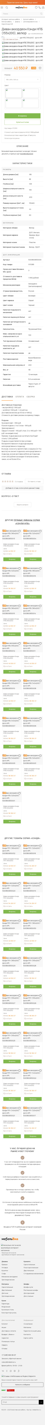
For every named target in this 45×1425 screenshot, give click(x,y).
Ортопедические (8, 1280)
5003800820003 (26, 154)
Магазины (27, 1327)
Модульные (6, 1307)
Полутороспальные (31, 1267)
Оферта (4, 1345)
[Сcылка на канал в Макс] (10, 1371)
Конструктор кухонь (9, 1313)
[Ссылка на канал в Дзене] (14, 1371)
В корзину (12, 559)
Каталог (5, 1324)
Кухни (4, 1301)
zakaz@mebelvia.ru (9, 1362)
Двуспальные (29, 1270)
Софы (4, 1273)
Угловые (5, 1267)
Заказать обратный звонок (11, 1358)
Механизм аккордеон (10, 1277)
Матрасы (5, 1284)
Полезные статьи (8, 1341)
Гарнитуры (5, 1304)
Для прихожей (29, 1293)
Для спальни (28, 1296)
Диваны (5, 1262)
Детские (5, 1293)
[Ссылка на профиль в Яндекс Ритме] (18, 1371)
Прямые (4, 1264)
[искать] (41, 13)
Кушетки (5, 1270)
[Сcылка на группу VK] (3, 1371)
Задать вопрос (22, 505)
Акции (4, 1327)
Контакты (27, 1334)
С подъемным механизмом (33, 1273)
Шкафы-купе (28, 1287)
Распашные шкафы (31, 1290)
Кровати (27, 1262)
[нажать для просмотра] (22, 43)
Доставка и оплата (9, 1331)
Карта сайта (28, 1338)
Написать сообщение (22, 1385)
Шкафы (26, 1284)
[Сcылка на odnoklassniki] (7, 1371)
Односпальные (29, 1264)
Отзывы (4, 1348)
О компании (28, 1324)
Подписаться (41, 1402)
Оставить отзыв (34, 481)
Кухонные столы (8, 1310)
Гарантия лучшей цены (32, 1331)
